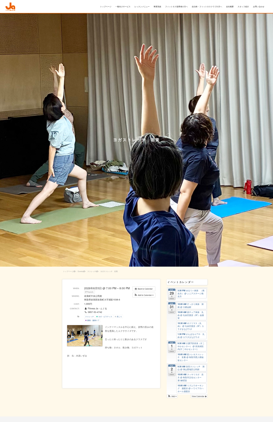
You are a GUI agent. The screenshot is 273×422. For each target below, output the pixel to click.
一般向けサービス (122, 7)
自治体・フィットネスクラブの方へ (207, 7)
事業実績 (157, 7)
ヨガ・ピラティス (105, 316)
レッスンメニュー (142, 7)
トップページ (105, 7)
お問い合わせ (258, 7)
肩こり (119, 316)
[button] (144, 295)
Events (80, 271)
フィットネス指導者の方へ (176, 7)
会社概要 (230, 7)
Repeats (90, 292)
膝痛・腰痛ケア (93, 320)
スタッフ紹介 (243, 7)
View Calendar (198, 396)
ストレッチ (91, 271)
